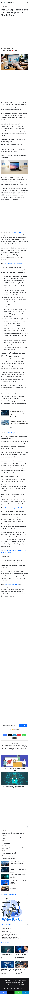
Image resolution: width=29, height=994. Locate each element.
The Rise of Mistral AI (6, 928)
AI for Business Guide (6, 935)
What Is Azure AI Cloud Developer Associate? (11, 940)
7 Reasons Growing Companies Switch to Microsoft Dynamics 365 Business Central (19, 424)
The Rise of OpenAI (5, 930)
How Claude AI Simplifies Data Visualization (11, 938)
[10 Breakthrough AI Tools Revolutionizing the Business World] (7, 964)
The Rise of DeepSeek (6, 932)
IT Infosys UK (5, 6)
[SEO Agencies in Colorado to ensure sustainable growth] (5, 863)
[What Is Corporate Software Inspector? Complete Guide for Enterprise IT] (5, 412)
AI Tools (9, 984)
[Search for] (27, 2)
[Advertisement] (14, 32)
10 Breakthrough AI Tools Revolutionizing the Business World (7, 971)
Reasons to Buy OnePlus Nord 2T (16, 508)
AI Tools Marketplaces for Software (9, 934)
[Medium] (16, 752)
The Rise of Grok (5, 931)
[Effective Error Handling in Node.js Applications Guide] (7, 949)
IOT (19, 984)
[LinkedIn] (14, 735)
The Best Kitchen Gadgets (13, 263)
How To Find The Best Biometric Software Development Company (21, 956)
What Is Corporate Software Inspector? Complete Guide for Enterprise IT (18, 414)
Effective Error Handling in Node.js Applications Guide (7, 956)
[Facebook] (5, 735)
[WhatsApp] (24, 735)
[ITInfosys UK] (9, 2)
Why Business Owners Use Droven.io (9, 937)
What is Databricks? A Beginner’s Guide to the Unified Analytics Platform (21, 971)
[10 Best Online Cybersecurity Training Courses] (5, 876)
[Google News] (14, 729)
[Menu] (1, 2)
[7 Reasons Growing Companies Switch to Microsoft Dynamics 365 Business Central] (5, 422)
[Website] (12, 752)
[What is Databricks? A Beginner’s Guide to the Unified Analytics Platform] (21, 964)
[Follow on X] (8, 48)
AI (5, 984)
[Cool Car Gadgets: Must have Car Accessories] (5, 888)
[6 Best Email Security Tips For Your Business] (5, 882)
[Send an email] (9, 48)
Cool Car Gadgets (10, 433)
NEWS (10, 6)
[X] (10, 735)
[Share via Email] (14, 738)
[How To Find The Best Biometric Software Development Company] (21, 949)
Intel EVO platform (16, 232)
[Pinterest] (19, 735)
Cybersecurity (14, 984)
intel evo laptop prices (11, 584)
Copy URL (23, 725)
